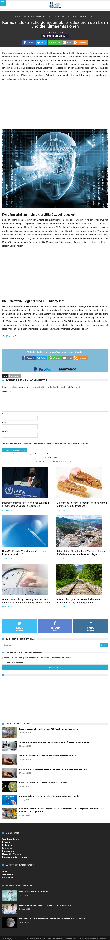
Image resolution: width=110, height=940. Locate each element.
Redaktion (7, 845)
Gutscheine (7, 877)
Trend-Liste (7, 874)
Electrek (10, 336)
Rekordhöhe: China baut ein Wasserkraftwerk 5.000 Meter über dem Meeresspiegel (80, 553)
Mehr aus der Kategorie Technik (53, 461)
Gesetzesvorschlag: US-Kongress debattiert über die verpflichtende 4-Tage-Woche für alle (26, 601)
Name (5, 414)
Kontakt (6, 842)
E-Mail (5, 422)
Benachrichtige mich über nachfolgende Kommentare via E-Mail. (28, 454)
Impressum (7, 848)
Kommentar (6, 391)
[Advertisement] (55, 105)
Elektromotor (14, 376)
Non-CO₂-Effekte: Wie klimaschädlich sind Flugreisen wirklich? (24, 553)
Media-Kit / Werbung (11, 854)
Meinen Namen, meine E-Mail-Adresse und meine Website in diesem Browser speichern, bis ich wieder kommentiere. (45, 443)
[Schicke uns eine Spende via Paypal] (42, 369)
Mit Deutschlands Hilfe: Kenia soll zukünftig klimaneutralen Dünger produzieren (25, 504)
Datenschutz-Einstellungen (15, 857)
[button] (29, 42)
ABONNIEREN (55, 667)
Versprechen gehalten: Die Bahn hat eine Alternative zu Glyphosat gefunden (78, 601)
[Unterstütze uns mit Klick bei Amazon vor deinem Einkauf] (67, 369)
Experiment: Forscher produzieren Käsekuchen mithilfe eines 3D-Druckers (81, 504)
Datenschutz (8, 851)
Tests (4, 871)
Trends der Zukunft (11, 839)
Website (5, 431)
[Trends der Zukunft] (55, 5)
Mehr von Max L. (54, 457)
